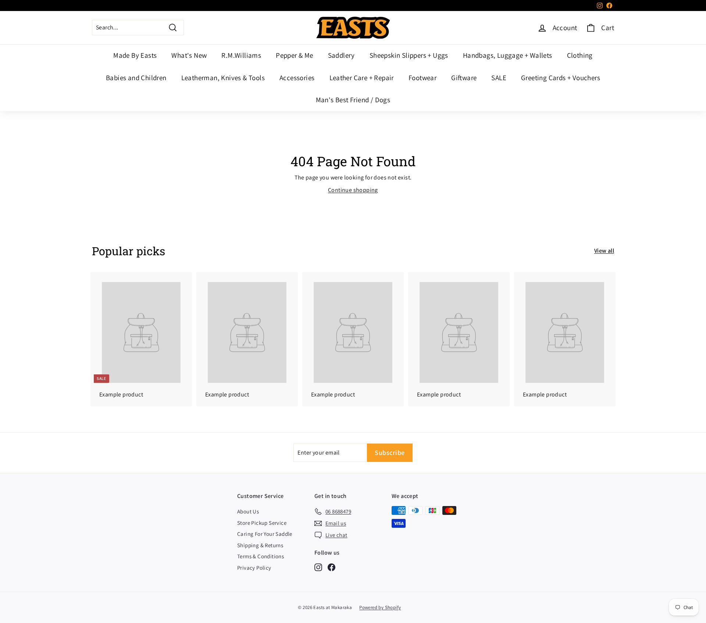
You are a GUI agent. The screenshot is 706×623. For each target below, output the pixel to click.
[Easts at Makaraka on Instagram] (318, 567)
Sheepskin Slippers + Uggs (409, 55)
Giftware (464, 77)
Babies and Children (136, 77)
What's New (189, 55)
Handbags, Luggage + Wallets (507, 55)
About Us (248, 511)
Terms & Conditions (260, 556)
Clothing (580, 55)
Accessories (296, 77)
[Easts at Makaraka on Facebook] (331, 567)
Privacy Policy (254, 567)
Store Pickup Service (261, 522)
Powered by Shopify (380, 607)
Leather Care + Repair (361, 77)
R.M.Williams (241, 55)
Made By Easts (135, 55)
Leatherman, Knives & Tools (223, 77)
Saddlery (341, 55)
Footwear (422, 77)
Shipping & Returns (260, 545)
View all (604, 250)
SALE (498, 77)
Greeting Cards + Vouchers (560, 77)
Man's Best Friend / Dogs (353, 99)
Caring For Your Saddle (264, 533)
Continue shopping (353, 190)
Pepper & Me (294, 55)
